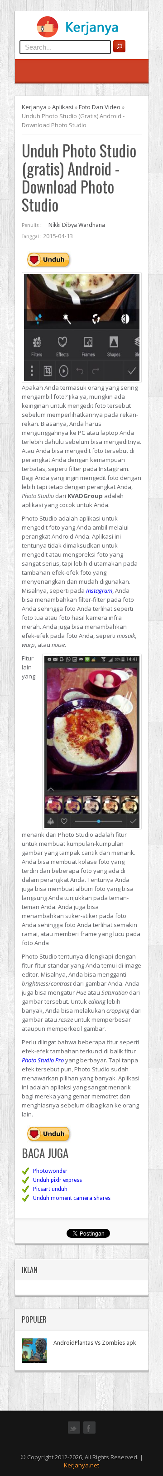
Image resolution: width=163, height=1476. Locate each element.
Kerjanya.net (81, 1465)
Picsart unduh (50, 1189)
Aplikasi (62, 107)
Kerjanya (34, 107)
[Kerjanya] (81, 36)
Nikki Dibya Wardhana (76, 224)
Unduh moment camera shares (71, 1198)
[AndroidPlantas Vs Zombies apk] (34, 1350)
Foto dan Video (99, 107)
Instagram (99, 590)
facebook (89, 1432)
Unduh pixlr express (57, 1180)
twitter (74, 1432)
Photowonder (50, 1171)
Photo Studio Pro (43, 1060)
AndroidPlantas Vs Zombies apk (94, 1342)
